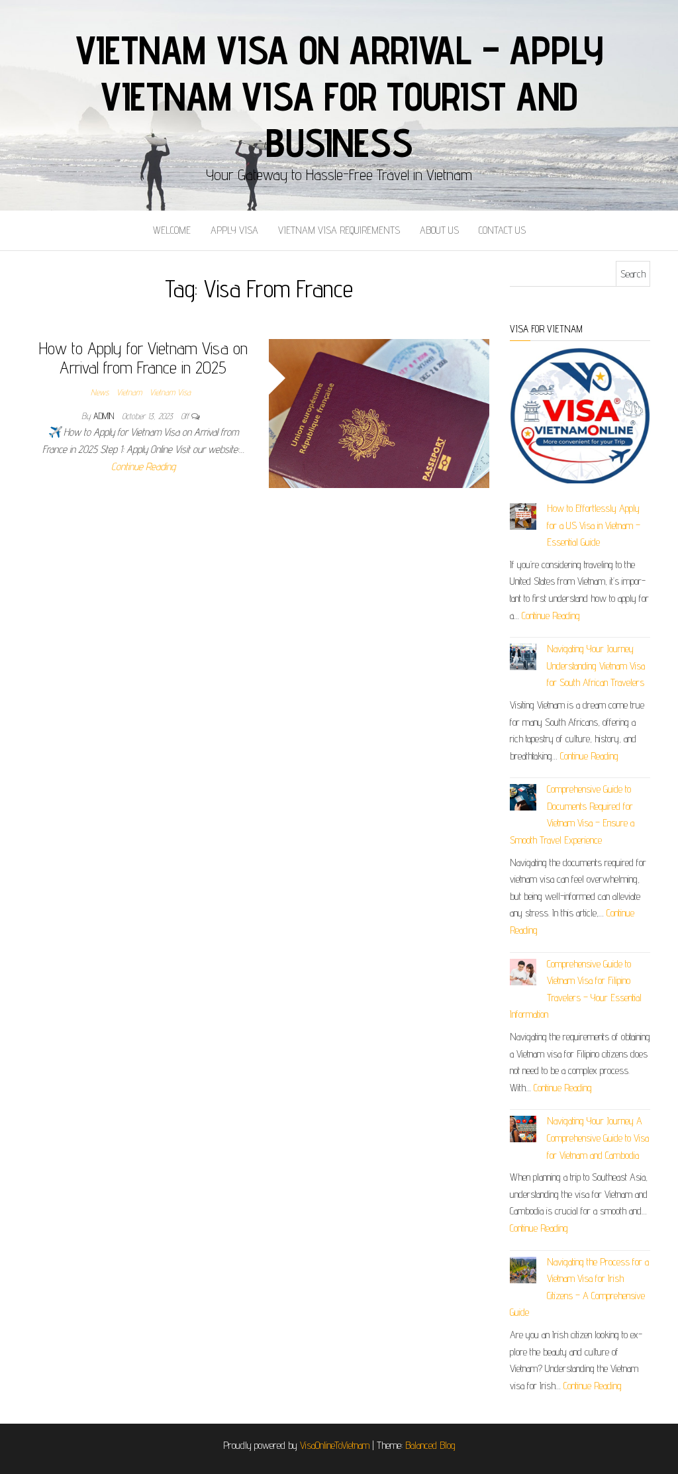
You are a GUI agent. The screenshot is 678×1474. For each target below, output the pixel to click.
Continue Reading (143, 466)
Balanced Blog (430, 1445)
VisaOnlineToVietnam (334, 1445)
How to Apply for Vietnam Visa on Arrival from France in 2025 (143, 357)
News (100, 392)
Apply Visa (234, 230)
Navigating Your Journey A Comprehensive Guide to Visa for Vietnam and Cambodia (598, 1137)
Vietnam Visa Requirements (339, 230)
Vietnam (129, 392)
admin (105, 416)
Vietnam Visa (170, 392)
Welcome (172, 230)
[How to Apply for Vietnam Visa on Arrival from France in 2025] (379, 413)
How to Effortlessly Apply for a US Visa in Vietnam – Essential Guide (593, 525)
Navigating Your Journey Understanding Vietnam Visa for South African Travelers (596, 665)
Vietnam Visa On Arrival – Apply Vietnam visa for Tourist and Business (339, 96)
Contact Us (502, 230)
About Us (439, 230)
